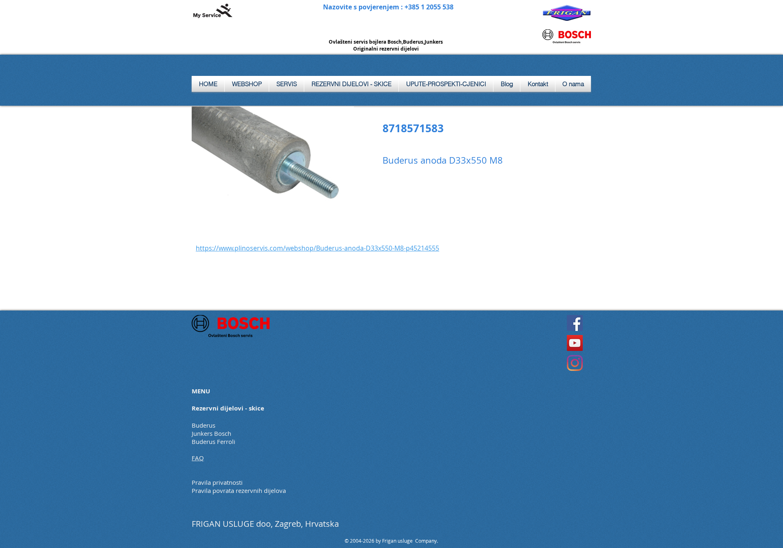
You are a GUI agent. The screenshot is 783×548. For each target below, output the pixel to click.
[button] (286, 84)
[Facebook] (575, 323)
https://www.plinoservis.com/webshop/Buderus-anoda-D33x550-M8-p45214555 (317, 248)
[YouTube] (575, 343)
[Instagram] (575, 363)
